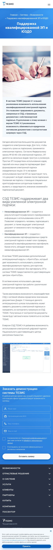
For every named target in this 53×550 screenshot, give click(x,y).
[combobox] (26, 416)
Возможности (36, 15)
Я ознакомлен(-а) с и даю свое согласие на (27, 440)
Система (24, 15)
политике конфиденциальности (14, 540)
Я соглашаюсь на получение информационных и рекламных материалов (25, 448)
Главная (14, 15)
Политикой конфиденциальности (34, 438)
